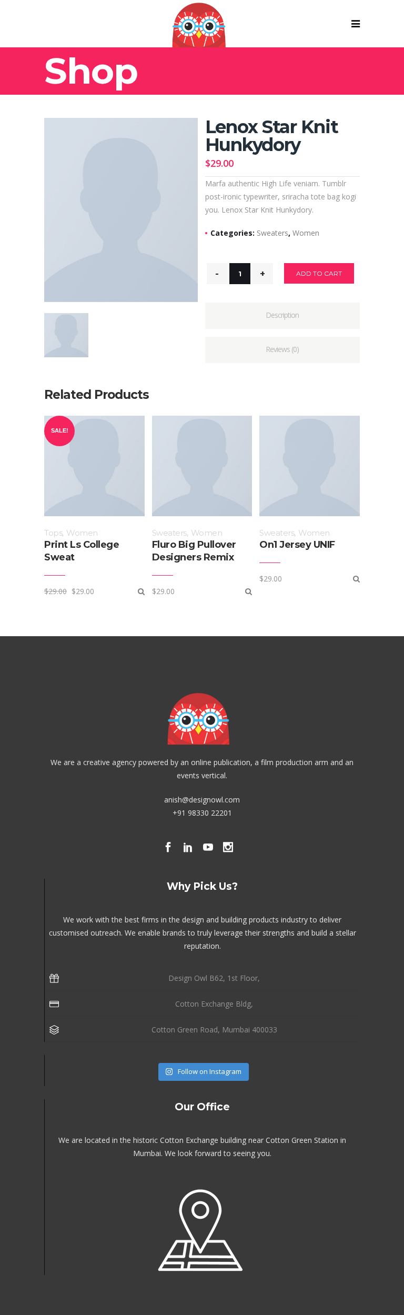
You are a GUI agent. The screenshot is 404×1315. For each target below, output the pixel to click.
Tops (53, 533)
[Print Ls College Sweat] (141, 591)
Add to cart (319, 273)
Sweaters (272, 233)
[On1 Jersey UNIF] (356, 579)
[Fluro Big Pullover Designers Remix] (248, 591)
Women (305, 233)
